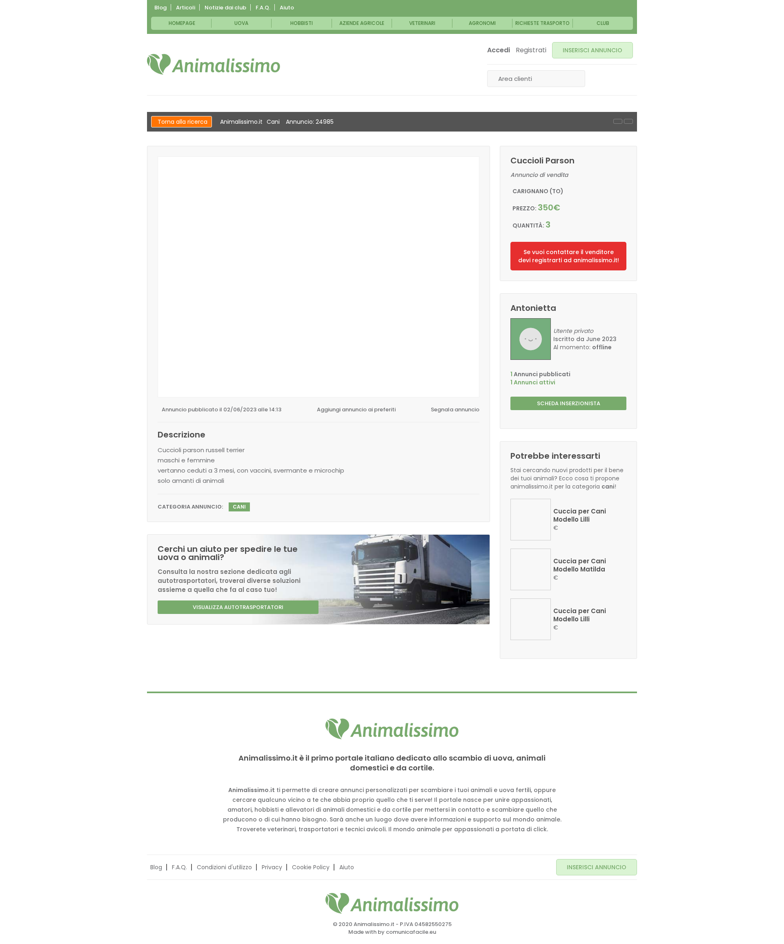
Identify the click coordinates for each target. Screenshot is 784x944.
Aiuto (287, 7)
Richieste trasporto (542, 23)
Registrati (531, 50)
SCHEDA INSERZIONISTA (568, 403)
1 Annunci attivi (532, 382)
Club (603, 23)
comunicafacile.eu (411, 932)
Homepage (182, 23)
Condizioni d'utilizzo (224, 867)
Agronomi (482, 23)
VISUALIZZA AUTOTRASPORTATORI (238, 607)
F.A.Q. (263, 7)
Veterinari (422, 23)
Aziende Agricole (361, 23)
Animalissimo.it (241, 122)
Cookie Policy (311, 867)
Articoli (185, 7)
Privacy (272, 867)
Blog (160, 7)
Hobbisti (301, 23)
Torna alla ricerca (182, 122)
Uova (241, 23)
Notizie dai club (225, 7)
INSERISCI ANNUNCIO (592, 50)
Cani (273, 122)
